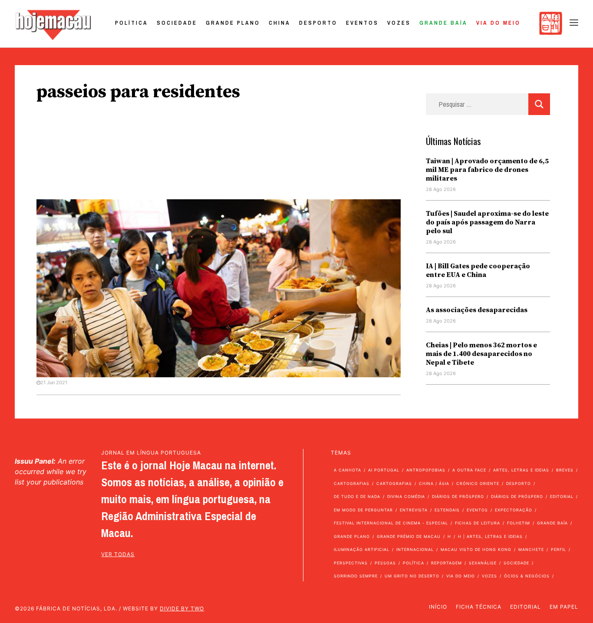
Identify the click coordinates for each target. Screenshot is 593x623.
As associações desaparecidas (476, 310)
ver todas (118, 554)
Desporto (318, 22)
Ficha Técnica (478, 606)
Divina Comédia (406, 496)
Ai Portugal (383, 470)
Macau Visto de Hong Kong (476, 549)
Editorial (561, 496)
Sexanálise (483, 562)
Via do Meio (498, 22)
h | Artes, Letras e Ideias (490, 536)
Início (438, 606)
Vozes (399, 22)
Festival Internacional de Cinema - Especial (391, 523)
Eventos (362, 22)
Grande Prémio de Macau (409, 536)
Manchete (531, 549)
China (279, 22)
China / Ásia (434, 483)
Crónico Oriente (477, 483)
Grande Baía (443, 22)
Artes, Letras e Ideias (521, 470)
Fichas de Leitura (477, 523)
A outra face (469, 470)
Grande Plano (233, 22)
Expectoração (513, 510)
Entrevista (414, 510)
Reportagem (446, 562)
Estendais (447, 510)
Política (131, 22)
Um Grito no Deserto (412, 576)
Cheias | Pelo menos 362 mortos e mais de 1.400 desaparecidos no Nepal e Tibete (481, 354)
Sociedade (177, 22)
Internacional (415, 549)
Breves (564, 470)
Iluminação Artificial (361, 549)
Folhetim (518, 523)
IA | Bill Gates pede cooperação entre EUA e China (478, 270)
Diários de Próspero (458, 496)
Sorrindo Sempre (356, 576)
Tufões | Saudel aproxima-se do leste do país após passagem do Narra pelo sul (487, 222)
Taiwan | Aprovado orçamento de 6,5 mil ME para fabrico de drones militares (487, 170)
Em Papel (564, 606)
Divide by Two (182, 608)
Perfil (558, 549)
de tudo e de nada (357, 496)
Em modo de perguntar (363, 510)
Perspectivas (351, 562)
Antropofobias (425, 470)
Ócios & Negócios (527, 576)
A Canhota (347, 470)
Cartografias (351, 483)
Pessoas (385, 562)
